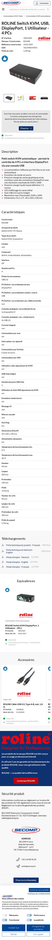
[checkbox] (4, 915)
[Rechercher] (48, 9)
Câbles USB (7, 699)
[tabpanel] (26, 73)
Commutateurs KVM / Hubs (13, 16)
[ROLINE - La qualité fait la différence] (26, 741)
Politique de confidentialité (39, 893)
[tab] (9, 98)
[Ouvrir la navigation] (3, 9)
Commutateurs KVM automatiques (38, 16)
